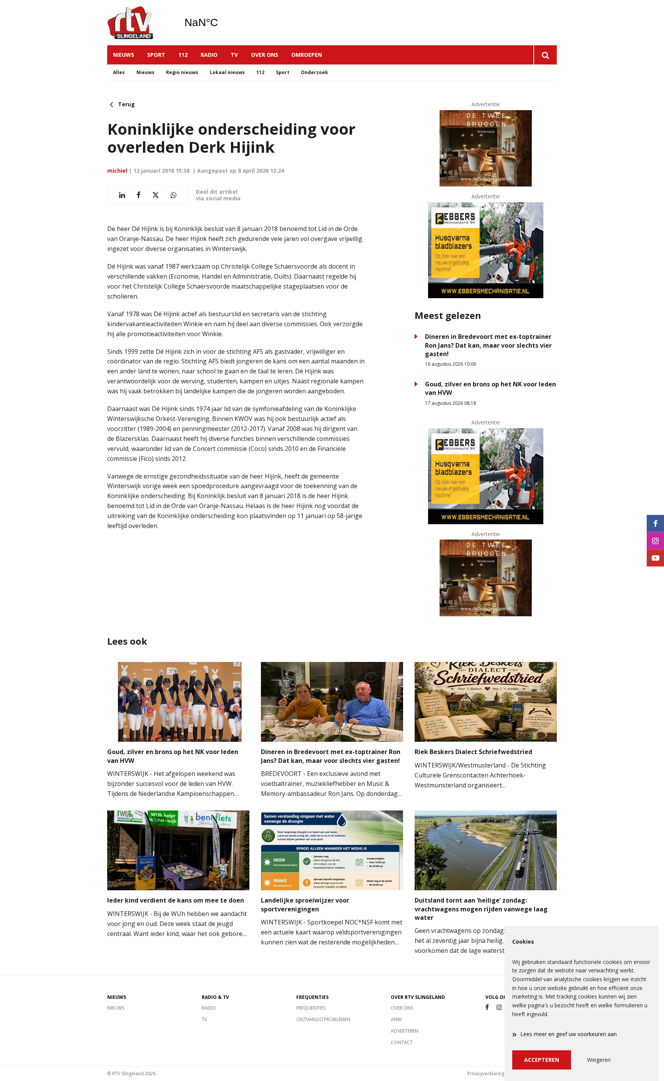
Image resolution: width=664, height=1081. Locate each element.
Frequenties (310, 1008)
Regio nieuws (182, 72)
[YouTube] (655, 557)
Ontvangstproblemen (323, 1019)
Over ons (264, 54)
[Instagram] (499, 1007)
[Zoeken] (545, 54)
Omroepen (306, 54)
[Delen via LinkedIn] (122, 195)
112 (183, 54)
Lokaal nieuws (227, 72)
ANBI (396, 1019)
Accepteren (541, 1059)
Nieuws (123, 54)
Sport (156, 54)
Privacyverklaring (485, 1073)
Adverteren (404, 1031)
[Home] (140, 22)
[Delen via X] (155, 195)
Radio (209, 54)
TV (234, 54)
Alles (119, 72)
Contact (402, 1042)
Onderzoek (314, 72)
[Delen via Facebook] (138, 195)
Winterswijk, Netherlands (220, 22)
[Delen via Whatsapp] (173, 195)
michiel (117, 170)
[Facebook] (487, 1007)
